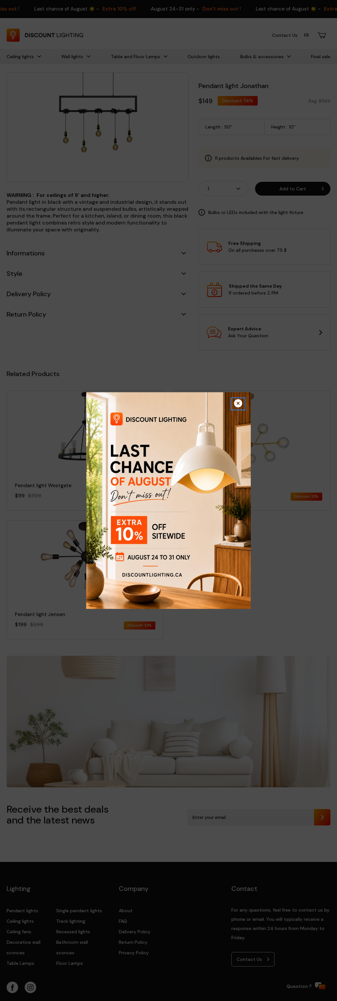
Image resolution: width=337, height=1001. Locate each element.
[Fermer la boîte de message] (238, 404)
